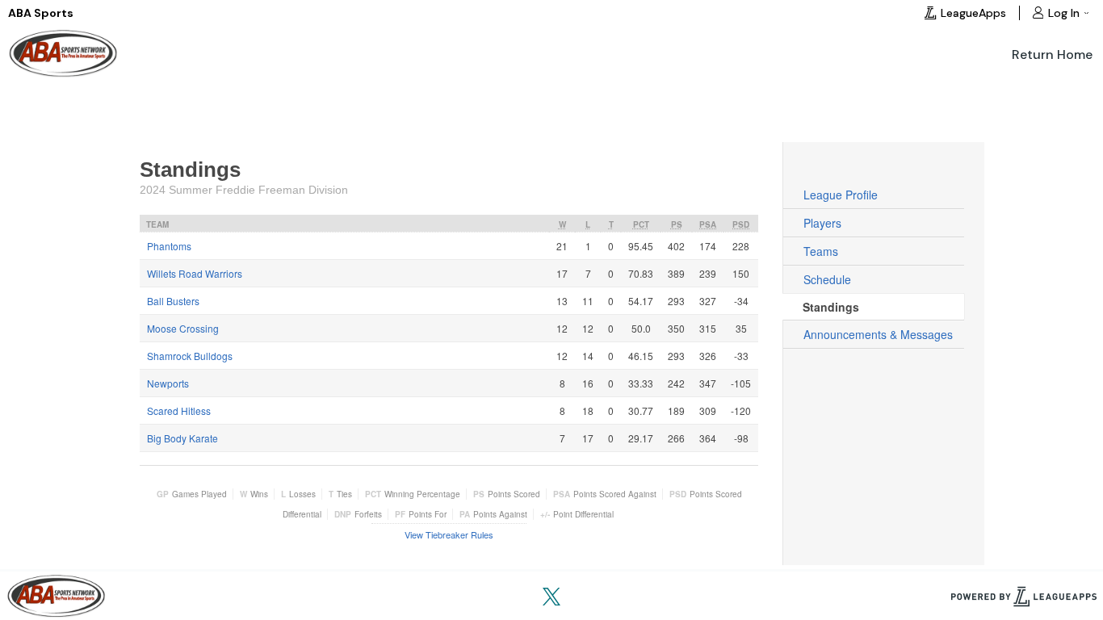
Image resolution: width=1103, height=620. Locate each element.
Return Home (1052, 54)
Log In (1064, 13)
